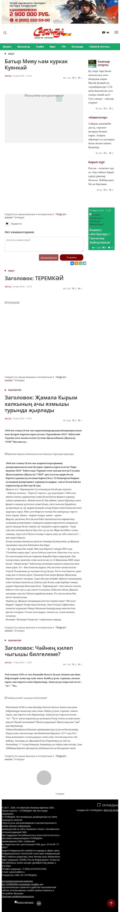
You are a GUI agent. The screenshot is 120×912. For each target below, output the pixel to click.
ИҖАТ (11, 53)
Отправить (72, 257)
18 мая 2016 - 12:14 (22, 286)
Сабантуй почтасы (99, 47)
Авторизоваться (49, 257)
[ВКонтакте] (72, 263)
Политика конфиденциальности (18, 896)
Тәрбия (40, 47)
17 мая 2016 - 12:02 (22, 662)
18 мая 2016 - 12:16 (22, 75)
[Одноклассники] (76, 263)
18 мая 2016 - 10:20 (22, 418)
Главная (60, 793)
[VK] (107, 33)
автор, (8, 75)
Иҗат (53, 47)
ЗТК (63, 47)
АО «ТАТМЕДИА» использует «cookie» (20, 884)
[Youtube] (103, 33)
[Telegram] (84, 263)
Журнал (7, 47)
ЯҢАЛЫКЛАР (15, 390)
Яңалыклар (23, 47)
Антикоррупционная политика (17, 881)
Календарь (77, 47)
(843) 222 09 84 (111, 810)
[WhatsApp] (80, 263)
